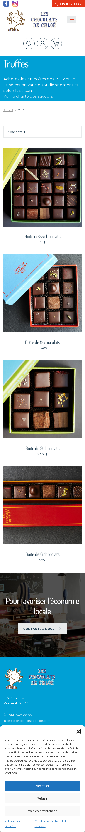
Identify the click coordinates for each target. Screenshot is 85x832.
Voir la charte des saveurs (28, 96)
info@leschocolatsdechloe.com (27, 720)
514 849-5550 (70, 3)
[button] (78, 731)
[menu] (71, 19)
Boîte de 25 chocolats (42, 236)
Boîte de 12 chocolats (42, 342)
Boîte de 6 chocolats (42, 554)
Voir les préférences (42, 811)
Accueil (8, 110)
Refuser (43, 798)
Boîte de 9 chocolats (42, 448)
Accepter (42, 786)
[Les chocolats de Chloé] (29, 677)
